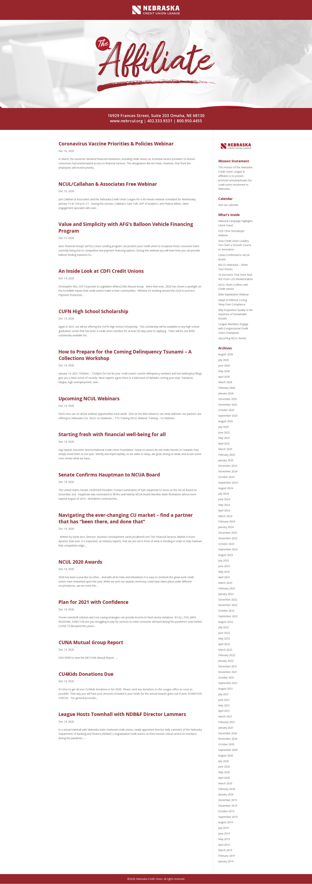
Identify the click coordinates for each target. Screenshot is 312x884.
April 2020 (224, 777)
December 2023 (227, 532)
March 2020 (225, 783)
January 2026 (225, 393)
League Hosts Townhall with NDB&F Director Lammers (122, 714)
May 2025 (224, 438)
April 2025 (224, 443)
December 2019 (227, 800)
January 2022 (225, 660)
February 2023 (226, 588)
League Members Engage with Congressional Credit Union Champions (233, 328)
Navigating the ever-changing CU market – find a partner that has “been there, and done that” (125, 518)
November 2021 (227, 672)
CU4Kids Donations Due (85, 674)
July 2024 (223, 493)
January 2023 (225, 594)
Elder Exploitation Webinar (233, 294)
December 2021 (227, 666)
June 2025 (224, 432)
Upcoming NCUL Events (232, 338)
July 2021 (223, 694)
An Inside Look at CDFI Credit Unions (101, 271)
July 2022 (223, 627)
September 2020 (228, 750)
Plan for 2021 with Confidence (93, 602)
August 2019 (225, 822)
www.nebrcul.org (126, 120)
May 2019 (224, 839)
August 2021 (225, 688)
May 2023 (224, 571)
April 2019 (224, 844)
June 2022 (224, 633)
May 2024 (224, 504)
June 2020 (224, 766)
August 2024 (225, 488)
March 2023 (225, 582)
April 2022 (224, 644)
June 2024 (224, 499)
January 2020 (225, 794)
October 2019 (226, 811)
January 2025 (225, 460)
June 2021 (224, 699)
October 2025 (226, 410)
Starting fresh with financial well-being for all (112, 434)
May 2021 (224, 705)
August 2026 (225, 354)
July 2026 (223, 360)
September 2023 (228, 549)
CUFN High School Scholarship (93, 311)
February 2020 (226, 789)
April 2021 (224, 711)
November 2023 (227, 538)
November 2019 (227, 805)
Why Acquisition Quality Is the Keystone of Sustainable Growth (235, 314)
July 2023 (223, 560)
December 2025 (227, 399)
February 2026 (226, 387)
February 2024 (226, 521)
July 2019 (223, 828)
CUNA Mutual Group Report (90, 642)
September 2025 (228, 415)
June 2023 (224, 566)
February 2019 (226, 855)
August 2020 (225, 755)
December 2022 (227, 599)
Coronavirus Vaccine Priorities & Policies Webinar (116, 143)
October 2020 (226, 744)
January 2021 (225, 727)
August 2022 (225, 622)
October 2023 (226, 544)
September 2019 (228, 817)
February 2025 (226, 454)
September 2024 (228, 482)
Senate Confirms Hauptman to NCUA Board (109, 474)
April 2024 (224, 510)
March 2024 (225, 516)
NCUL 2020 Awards (80, 562)
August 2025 (225, 421)
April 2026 (224, 376)
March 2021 (225, 716)
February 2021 (226, 722)
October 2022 (226, 610)
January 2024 (225, 527)
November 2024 (227, 471)
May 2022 (224, 638)
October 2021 (226, 677)
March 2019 (225, 850)
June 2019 (224, 833)
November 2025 (227, 404)
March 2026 (225, 382)
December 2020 (227, 733)
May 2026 (224, 371)
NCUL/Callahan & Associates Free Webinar (107, 184)
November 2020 (227, 738)
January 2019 (225, 861)
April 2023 (224, 577)
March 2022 (225, 649)
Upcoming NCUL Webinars (89, 398)
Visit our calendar (228, 205)
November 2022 (227, 605)
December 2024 (227, 465)
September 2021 (228, 683)
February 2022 (226, 655)
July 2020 (223, 761)
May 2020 (224, 772)
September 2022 (228, 616)
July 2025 (223, 427)
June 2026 (224, 365)
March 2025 (225, 449)
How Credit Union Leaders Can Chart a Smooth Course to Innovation (234, 245)
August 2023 (225, 555)
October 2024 (226, 477)
